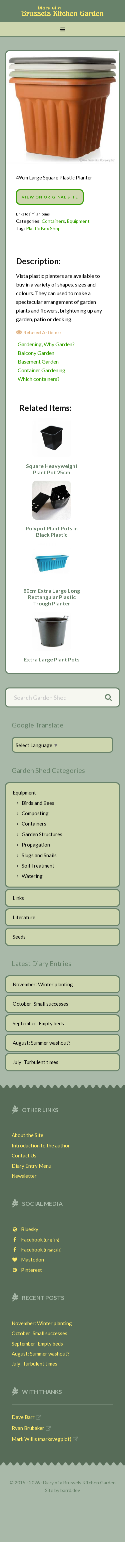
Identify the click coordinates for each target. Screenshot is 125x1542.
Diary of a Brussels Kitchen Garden (62, 14)
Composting (35, 813)
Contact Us (24, 1155)
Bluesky (28, 1229)
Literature (24, 917)
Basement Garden (38, 361)
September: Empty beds (38, 1023)
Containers (53, 221)
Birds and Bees (38, 803)
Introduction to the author (41, 1145)
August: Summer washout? (42, 1043)
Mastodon (31, 1259)
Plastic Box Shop (43, 228)
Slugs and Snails (39, 855)
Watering (32, 876)
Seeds (19, 937)
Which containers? (39, 379)
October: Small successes (40, 1004)
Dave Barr (23, 1417)
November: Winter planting (43, 984)
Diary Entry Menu (31, 1166)
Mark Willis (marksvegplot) (41, 1439)
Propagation (36, 845)
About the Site (27, 1135)
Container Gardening (41, 370)
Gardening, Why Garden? (46, 344)
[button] (62, 29)
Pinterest (30, 1270)
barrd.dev (70, 1490)
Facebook (38, 1239)
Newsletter (24, 1176)
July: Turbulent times (35, 1062)
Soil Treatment (38, 866)
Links (18, 898)
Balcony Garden (36, 353)
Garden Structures (42, 834)
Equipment (78, 221)
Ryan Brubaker (28, 1428)
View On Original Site (50, 196)
